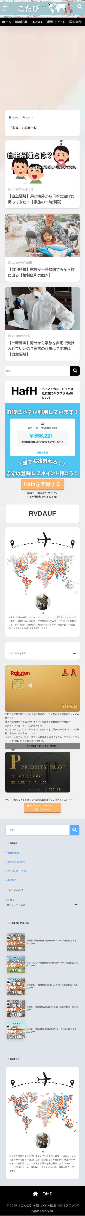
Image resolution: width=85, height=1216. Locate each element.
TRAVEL (37, 22)
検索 (74, 830)
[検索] (75, 371)
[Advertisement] (42, 63)
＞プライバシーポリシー (18, 871)
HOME (45, 1193)
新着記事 (21, 22)
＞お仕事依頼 (12, 853)
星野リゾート (56, 22)
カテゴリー (11, 900)
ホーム (6, 22)
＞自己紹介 (11, 880)
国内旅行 (75, 22)
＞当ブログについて (15, 862)
